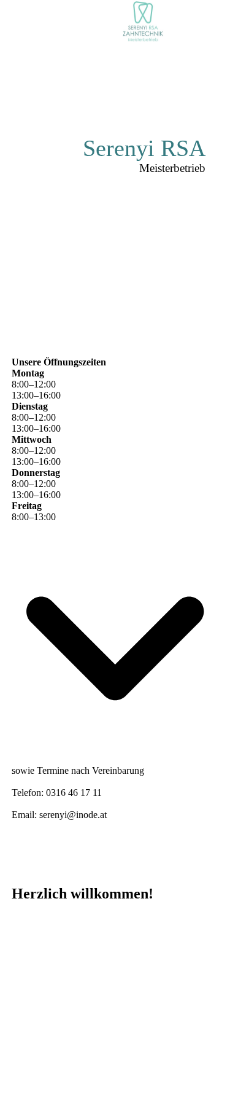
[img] (144, 21)
